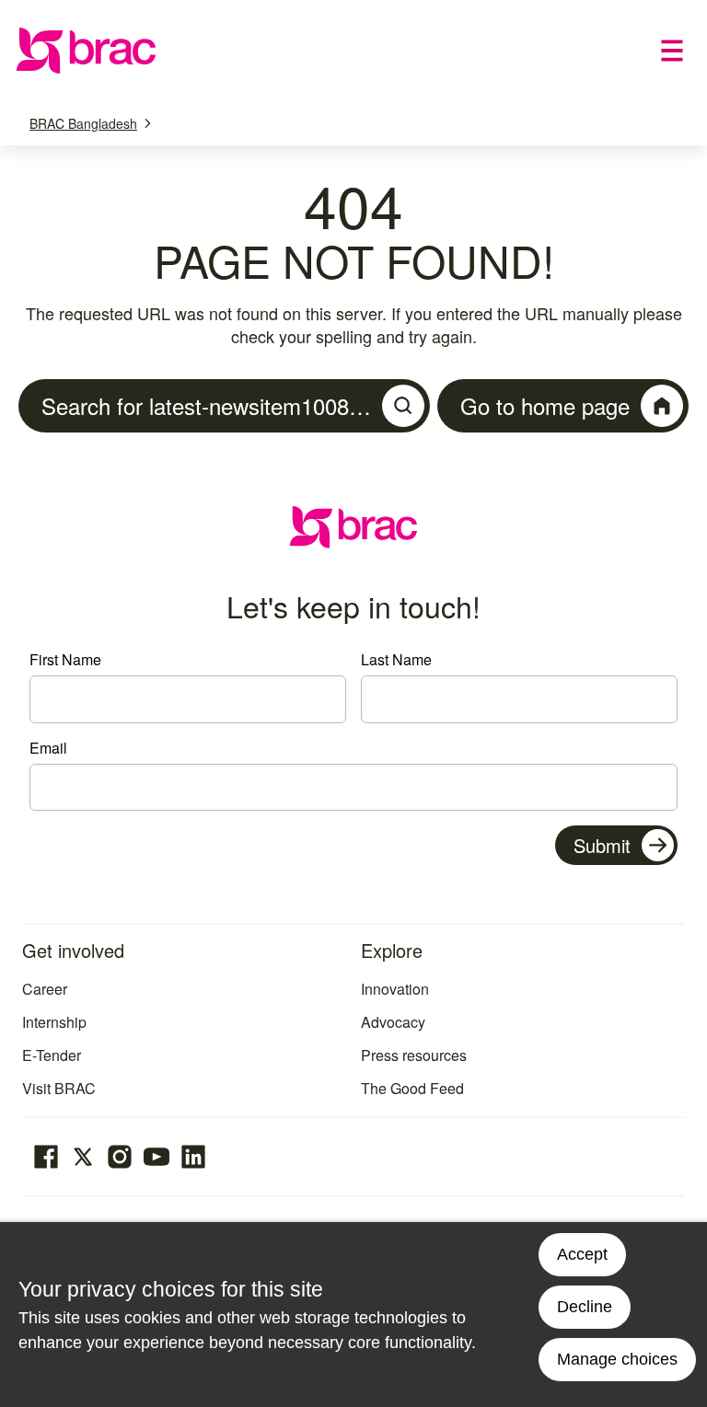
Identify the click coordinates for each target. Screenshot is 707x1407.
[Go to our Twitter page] (83, 1157)
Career (44, 988)
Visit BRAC (59, 1088)
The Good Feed (412, 1088)
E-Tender (51, 1055)
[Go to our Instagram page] (120, 1157)
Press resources (414, 1055)
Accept (582, 1254)
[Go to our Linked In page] (193, 1157)
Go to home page (545, 405)
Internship (54, 1021)
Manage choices (617, 1359)
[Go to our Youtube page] (156, 1157)
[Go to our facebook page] (46, 1157)
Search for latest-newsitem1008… (206, 405)
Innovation (395, 988)
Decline (584, 1306)
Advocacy (393, 1021)
